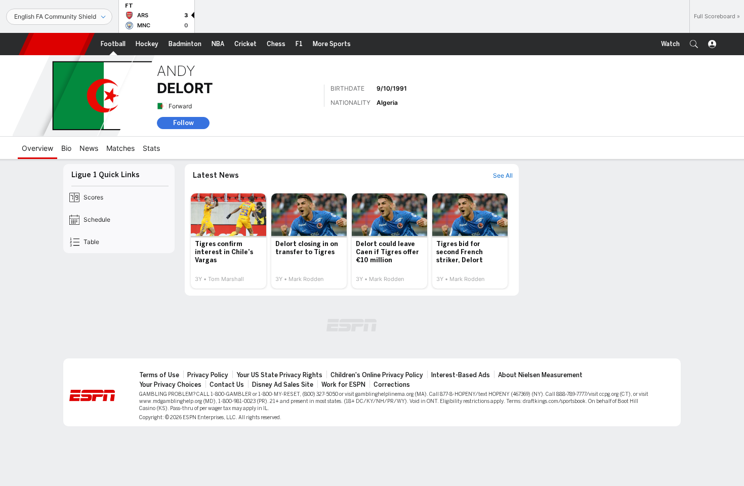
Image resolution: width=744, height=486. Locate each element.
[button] (694, 44)
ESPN (56, 44)
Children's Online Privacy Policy (376, 375)
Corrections (392, 384)
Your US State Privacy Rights (279, 375)
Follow (183, 123)
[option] (228, 241)
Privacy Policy (207, 375)
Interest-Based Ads (460, 375)
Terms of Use (159, 375)
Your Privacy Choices (170, 384)
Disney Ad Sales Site (282, 384)
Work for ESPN (343, 384)
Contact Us (227, 384)
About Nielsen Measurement (540, 375)
